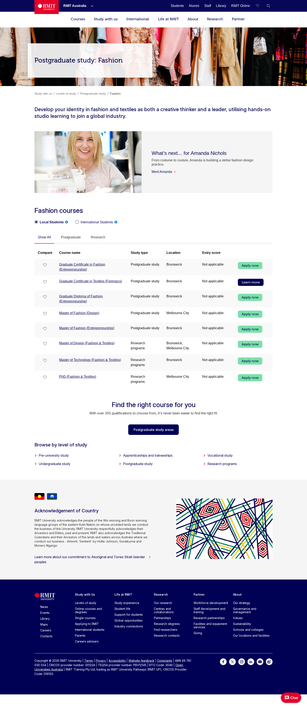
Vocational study (220, 455)
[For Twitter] (232, 661)
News (44, 607)
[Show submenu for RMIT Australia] (90, 5)
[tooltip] (66, 222)
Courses (78, 19)
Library (45, 618)
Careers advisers (87, 641)
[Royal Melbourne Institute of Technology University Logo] (46, 7)
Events (44, 612)
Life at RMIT (168, 19)
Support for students (128, 614)
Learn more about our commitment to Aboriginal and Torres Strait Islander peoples (89, 559)
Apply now (250, 265)
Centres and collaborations (164, 610)
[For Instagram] (241, 661)
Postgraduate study (138, 464)
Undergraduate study (54, 464)
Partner (238, 19)
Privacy (101, 660)
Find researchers (165, 629)
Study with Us (85, 594)
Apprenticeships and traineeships (148, 455)
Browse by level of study (60, 444)
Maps (44, 624)
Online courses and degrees (88, 610)
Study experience (126, 603)
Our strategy (241, 603)
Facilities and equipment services (210, 625)
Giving (198, 633)
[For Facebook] (223, 661)
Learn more (251, 282)
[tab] (44, 237)
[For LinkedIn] (250, 661)
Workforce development (211, 603)
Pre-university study (54, 455)
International (137, 19)
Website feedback (141, 660)
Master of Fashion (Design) (79, 313)
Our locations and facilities (251, 635)
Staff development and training (209, 610)
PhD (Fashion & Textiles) (77, 376)
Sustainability (242, 624)
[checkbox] (45, 265)
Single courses (85, 618)
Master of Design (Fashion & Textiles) (86, 343)
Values (238, 618)
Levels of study (85, 603)
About (193, 19)
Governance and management (244, 610)
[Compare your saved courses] (260, 6)
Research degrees (167, 624)
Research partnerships (209, 618)
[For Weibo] (269, 661)
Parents (80, 635)
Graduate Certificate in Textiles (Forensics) (90, 281)
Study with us (106, 19)
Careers (45, 630)
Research (215, 19)
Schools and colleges (248, 629)
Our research (163, 603)
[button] (268, 5)
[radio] (49, 222)
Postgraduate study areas (153, 430)
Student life (122, 608)
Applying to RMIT (87, 624)
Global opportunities (128, 620)
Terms (88, 660)
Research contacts (167, 635)
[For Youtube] (260, 661)
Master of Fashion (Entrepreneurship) (86, 328)
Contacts (46, 636)
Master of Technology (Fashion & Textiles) (90, 360)
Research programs (222, 464)
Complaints (164, 660)
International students (89, 629)
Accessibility (117, 660)
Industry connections (128, 626)
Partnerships (162, 618)
